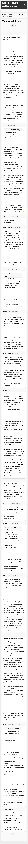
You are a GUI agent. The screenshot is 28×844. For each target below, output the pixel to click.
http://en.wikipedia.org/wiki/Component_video (13, 773)
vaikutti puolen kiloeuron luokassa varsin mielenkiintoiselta (12, 819)
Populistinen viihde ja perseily (13, 14)
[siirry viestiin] (9, 130)
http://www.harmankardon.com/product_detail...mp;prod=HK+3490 (13, 792)
